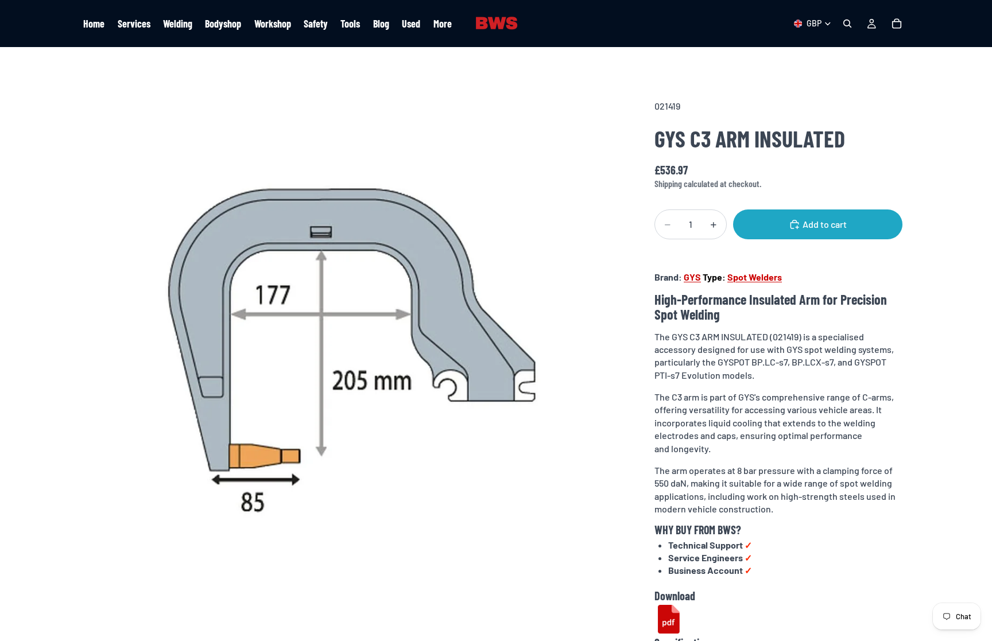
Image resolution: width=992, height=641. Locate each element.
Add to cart (825, 224)
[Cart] (896, 23)
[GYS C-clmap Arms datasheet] (668, 619)
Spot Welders (754, 276)
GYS (692, 276)
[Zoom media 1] (351, 350)
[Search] (847, 23)
